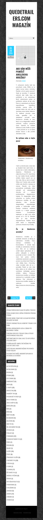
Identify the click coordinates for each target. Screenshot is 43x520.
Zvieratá (9, 500)
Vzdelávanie (10, 488)
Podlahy (9, 433)
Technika (9, 469)
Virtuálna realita (12, 481)
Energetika (9, 390)
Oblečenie (9, 421)
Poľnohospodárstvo (13, 439)
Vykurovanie (10, 484)
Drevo (8, 384)
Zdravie (24, 81)
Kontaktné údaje (27, 512)
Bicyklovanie (10, 369)
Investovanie (10, 399)
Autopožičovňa (11, 366)
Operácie (9, 430)
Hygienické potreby (12, 396)
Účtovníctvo (10, 472)
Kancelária (9, 406)
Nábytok (9, 415)
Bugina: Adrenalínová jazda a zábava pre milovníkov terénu (19, 329)
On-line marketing (12, 427)
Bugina (8, 372)
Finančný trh (10, 393)
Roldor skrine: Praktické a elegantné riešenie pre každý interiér (20, 319)
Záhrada (9, 491)
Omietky (9, 424)
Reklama (9, 445)
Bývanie (8, 375)
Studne (8, 466)
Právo (8, 442)
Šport (8, 454)
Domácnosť (10, 381)
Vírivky (8, 478)
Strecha (9, 463)
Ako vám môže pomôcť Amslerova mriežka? (23, 73)
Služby (8, 451)
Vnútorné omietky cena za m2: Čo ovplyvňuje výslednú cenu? (20, 339)
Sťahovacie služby (12, 457)
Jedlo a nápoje (11, 403)
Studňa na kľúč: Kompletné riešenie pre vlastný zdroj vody (18, 344)
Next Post (28, 298)
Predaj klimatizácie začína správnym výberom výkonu (21, 314)
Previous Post (15, 298)
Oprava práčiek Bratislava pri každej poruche (21, 310)
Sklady (8, 448)
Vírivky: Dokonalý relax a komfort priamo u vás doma (21, 324)
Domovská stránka (18, 512)
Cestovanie (10, 378)
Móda (8, 412)
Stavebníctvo (10, 460)
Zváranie (9, 497)
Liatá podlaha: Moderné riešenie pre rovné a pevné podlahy (20, 349)
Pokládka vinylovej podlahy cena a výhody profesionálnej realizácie (20, 334)
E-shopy (9, 387)
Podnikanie (9, 436)
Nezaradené (10, 418)
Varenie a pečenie (11, 475)
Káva (7, 409)
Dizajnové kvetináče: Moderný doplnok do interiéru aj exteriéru (19, 354)
